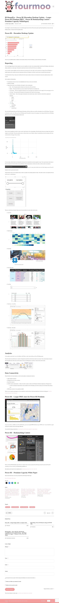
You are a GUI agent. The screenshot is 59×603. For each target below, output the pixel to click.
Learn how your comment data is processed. (25, 593)
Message (6, 546)
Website (6, 571)
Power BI (49, 23)
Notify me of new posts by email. (11, 585)
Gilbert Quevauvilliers (10, 23)
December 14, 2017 (18, 23)
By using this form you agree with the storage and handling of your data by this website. (20, 577)
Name (6, 558)
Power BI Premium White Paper (10, 478)
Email (6, 564)
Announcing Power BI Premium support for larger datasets (27, 429)
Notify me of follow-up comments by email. (13, 581)
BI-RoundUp (45, 23)
